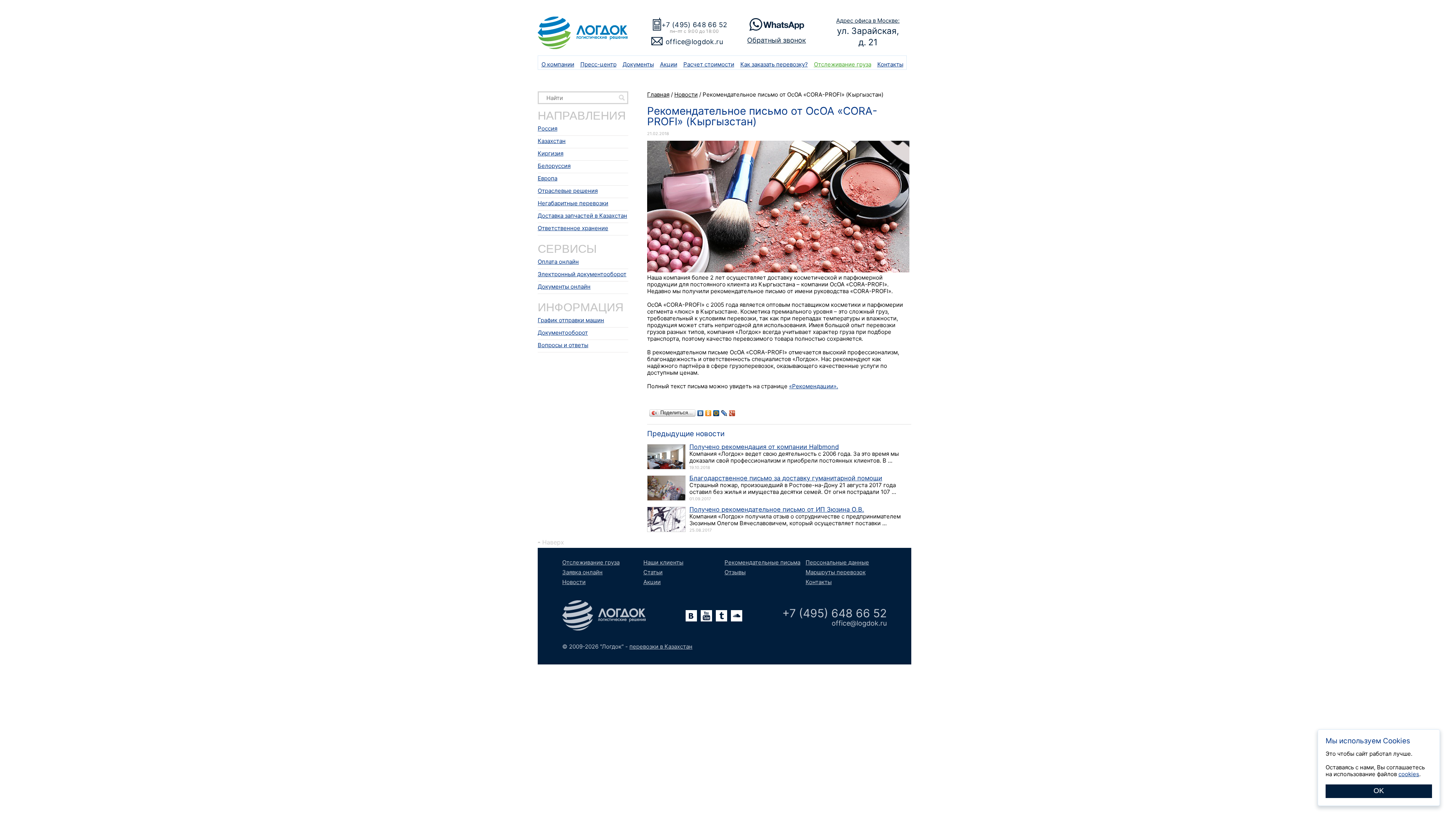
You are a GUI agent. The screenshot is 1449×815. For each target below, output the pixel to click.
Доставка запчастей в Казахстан (582, 215)
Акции (668, 64)
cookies (1408, 774)
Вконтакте (691, 615)
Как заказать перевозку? (774, 64)
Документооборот (563, 332)
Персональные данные (837, 562)
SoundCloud (736, 615)
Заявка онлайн (582, 572)
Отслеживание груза (842, 64)
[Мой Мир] (716, 413)
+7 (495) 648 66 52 (694, 25)
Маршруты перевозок (836, 572)
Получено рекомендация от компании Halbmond (764, 447)
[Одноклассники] (708, 413)
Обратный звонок (776, 40)
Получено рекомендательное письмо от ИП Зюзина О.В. (776, 509)
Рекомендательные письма (762, 562)
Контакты (890, 64)
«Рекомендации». (813, 386)
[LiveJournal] (724, 413)
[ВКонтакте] (701, 413)
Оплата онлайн (558, 261)
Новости (574, 582)
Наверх (553, 542)
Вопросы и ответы (563, 345)
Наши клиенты (663, 562)
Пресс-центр (598, 64)
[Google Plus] (732, 413)
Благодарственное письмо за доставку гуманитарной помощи (785, 478)
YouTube (706, 615)
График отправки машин (571, 320)
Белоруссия (554, 165)
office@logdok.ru (694, 42)
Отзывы (735, 572)
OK (1379, 791)
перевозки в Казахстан (660, 646)
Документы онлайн (564, 286)
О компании (557, 64)
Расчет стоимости (708, 64)
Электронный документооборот (582, 274)
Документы (638, 64)
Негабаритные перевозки (573, 203)
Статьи (653, 572)
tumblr (721, 615)
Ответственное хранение (573, 228)
